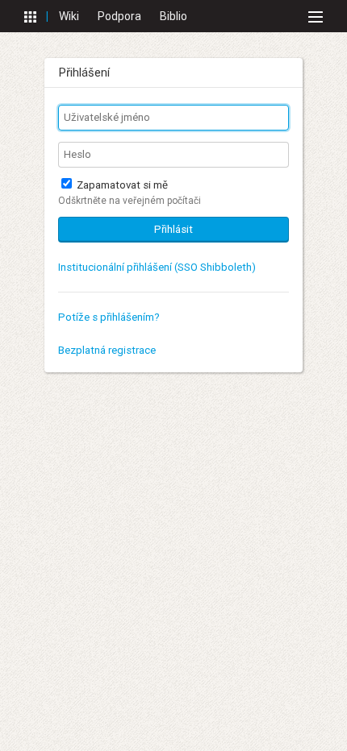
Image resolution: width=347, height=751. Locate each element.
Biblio (173, 16)
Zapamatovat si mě (121, 185)
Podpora (119, 16)
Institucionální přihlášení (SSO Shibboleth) (157, 267)
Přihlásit (173, 229)
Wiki (69, 16)
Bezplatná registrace (107, 350)
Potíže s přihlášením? (109, 317)
